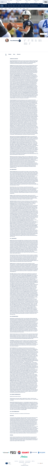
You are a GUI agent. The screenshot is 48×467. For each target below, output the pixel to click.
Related (9, 54)
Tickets (5, 8)
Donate (24, 8)
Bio (6, 54)
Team (13, 8)
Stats (17, 8)
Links (11, 3)
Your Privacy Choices (21, 462)
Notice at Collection (27, 462)
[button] (6, 2)
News (20, 8)
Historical (18, 54)
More (27, 8)
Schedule (10, 8)
